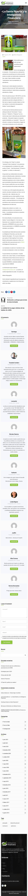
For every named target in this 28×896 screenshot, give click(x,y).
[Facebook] (6, 292)
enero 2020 (14, 771)
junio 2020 (14, 760)
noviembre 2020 (14, 753)
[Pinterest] (11, 292)
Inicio (9, 21)
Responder (13, 345)
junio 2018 (14, 788)
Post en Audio (14, 721)
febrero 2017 (14, 802)
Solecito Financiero (5, 678)
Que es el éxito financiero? (12, 702)
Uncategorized (14, 728)
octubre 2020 (14, 757)
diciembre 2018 (14, 785)
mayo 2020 (14, 764)
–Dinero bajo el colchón (15, 693)
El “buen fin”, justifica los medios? (8, 682)
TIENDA (22, 242)
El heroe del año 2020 (6, 675)
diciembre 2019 (14, 774)
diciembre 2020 (14, 750)
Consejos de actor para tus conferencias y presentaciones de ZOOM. (10, 666)
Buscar (3, 649)
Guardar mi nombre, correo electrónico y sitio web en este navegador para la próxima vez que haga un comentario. (14, 637)
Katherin (14, 472)
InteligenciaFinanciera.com (8, 269)
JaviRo (14, 533)
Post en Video (14, 725)
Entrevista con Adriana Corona (14, 706)
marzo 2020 (14, 767)
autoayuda (5, 823)
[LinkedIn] (14, 292)
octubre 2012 (14, 809)
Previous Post (9, 297)
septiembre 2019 (14, 778)
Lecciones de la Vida (18, 48)
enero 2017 (14, 805)
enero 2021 (14, 746)
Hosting (3, 702)
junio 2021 (14, 739)
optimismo (13, 826)
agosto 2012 (14, 812)
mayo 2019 (14, 781)
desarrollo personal (15, 823)
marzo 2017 (14, 798)
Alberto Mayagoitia (17, 54)
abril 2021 (14, 743)
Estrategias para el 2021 (6, 671)
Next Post (3, 305)
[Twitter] (9, 292)
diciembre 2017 (14, 791)
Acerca (4, 866)
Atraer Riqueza (15, 21)
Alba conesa (14, 558)
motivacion (5, 826)
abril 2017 (14, 795)
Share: (2, 292)
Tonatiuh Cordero (14, 363)
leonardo (14, 401)
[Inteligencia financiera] (7, 2)
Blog (4, 868)
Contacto (5, 871)
